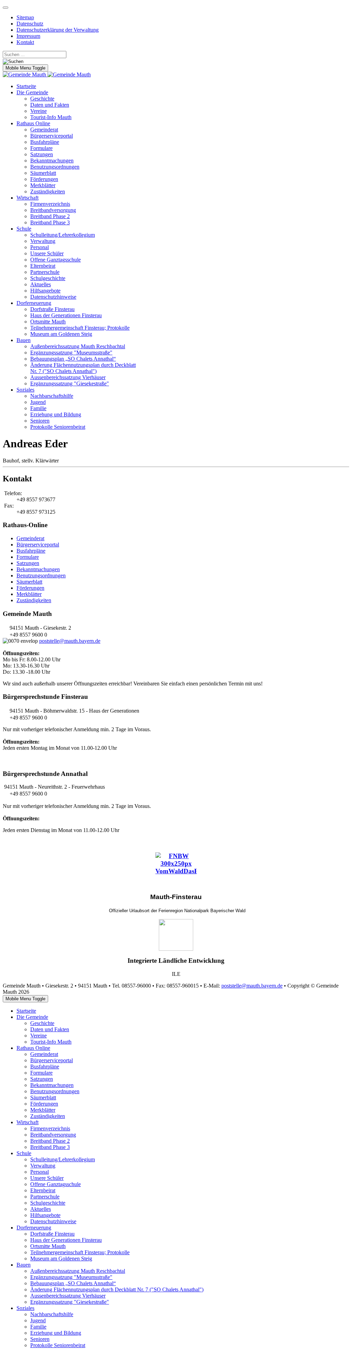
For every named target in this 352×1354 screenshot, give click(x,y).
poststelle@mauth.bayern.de (69, 641)
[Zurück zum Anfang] (5, 8)
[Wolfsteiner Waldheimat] (176, 935)
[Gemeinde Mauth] (47, 74)
